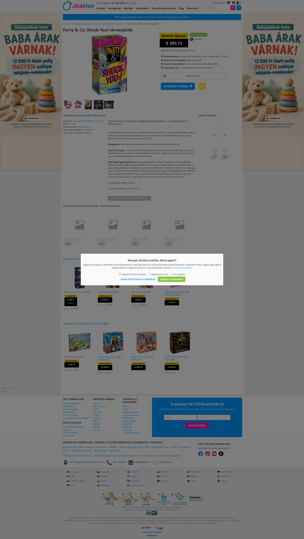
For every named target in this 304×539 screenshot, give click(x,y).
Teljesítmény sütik (159, 274)
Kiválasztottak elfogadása (138, 279)
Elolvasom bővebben (182, 267)
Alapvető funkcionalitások (134, 274)
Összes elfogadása (171, 279)
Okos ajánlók (179, 274)
